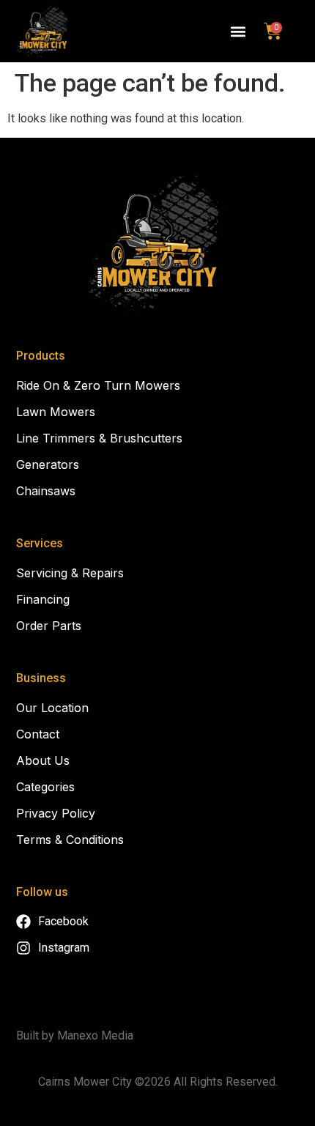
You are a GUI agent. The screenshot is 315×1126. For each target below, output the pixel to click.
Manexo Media (95, 1035)
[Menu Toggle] (238, 31)
